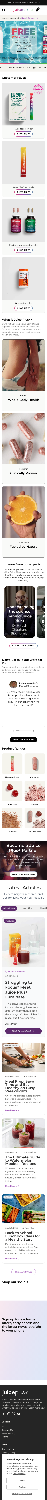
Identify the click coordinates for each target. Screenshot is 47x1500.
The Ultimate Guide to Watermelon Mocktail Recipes (22, 1160)
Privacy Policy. (19, 1473)
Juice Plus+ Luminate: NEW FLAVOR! (23, 3)
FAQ (4, 1426)
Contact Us (7, 1430)
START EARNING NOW (23, 874)
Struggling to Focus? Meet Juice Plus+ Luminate (18, 990)
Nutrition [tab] (28, 908)
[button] (3, 10)
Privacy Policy (8, 1452)
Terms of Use (8, 1449)
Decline (22, 1487)
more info (21, 52)
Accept (22, 1480)
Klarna (5, 1437)
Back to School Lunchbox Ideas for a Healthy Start (22, 1236)
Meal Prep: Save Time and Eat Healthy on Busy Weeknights (20, 1086)
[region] (23, 702)
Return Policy (8, 1433)
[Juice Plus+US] (23, 10)
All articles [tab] (9, 908)
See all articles (23, 1272)
